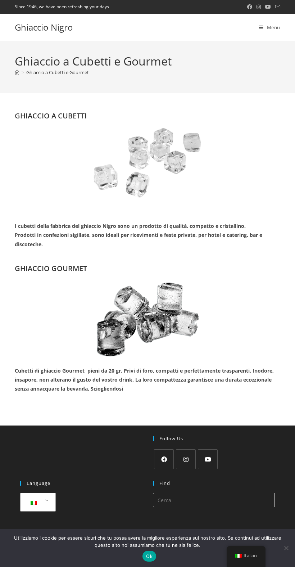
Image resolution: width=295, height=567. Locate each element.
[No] (286, 548)
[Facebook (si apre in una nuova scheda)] (249, 6)
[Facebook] (164, 459)
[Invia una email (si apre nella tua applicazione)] (276, 6)
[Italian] (36, 502)
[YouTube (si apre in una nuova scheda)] (268, 6)
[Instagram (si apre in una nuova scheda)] (258, 6)
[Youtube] (208, 459)
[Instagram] (186, 459)
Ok (149, 556)
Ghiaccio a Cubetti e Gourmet (57, 72)
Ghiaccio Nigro (44, 27)
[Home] (17, 72)
